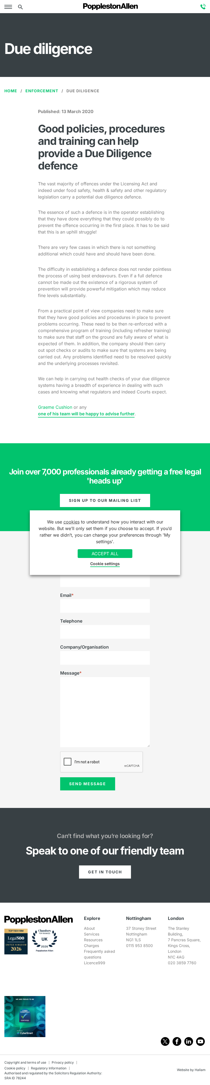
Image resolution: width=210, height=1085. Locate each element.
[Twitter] (165, 1041)
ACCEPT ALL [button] (105, 553)
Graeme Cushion (55, 407)
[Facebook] (177, 1041)
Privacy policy (63, 1062)
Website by (185, 1070)
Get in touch (105, 872)
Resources (93, 939)
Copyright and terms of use (25, 1062)
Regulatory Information (48, 1068)
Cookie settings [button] (105, 563)
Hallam (200, 1070)
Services (91, 934)
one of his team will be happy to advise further (86, 413)
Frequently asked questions (99, 954)
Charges (91, 945)
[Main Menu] (9, 6)
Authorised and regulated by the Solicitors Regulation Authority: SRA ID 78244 (53, 1075)
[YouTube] (200, 1041)
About (89, 928)
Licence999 (94, 962)
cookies (71, 522)
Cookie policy (14, 1068)
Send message (87, 783)
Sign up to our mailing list (105, 500)
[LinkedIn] (188, 1041)
